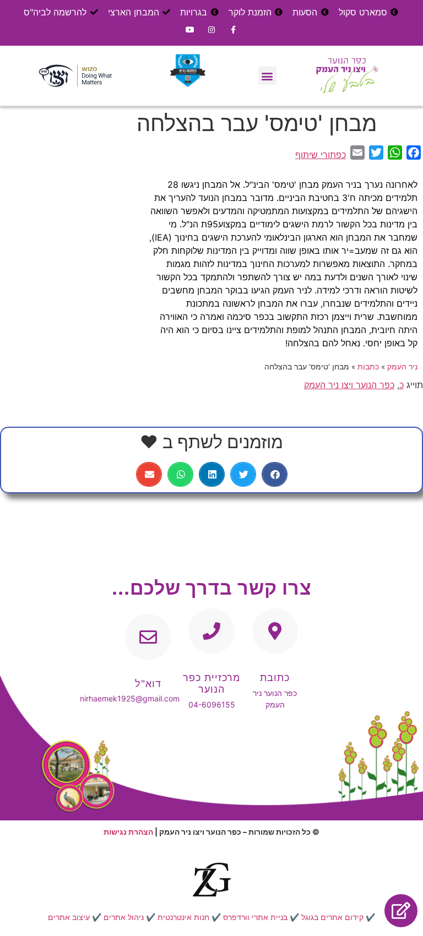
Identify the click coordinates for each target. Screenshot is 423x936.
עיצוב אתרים (69, 917)
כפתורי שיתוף (320, 154)
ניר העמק (402, 366)
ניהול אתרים (124, 917)
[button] (267, 76)
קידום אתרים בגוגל (332, 917)
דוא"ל (148, 683)
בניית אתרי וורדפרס (255, 917)
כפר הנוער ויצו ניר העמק (349, 384)
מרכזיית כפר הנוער (211, 683)
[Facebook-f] (233, 29)
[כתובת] (275, 631)
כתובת (275, 677)
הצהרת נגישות (128, 831)
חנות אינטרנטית (183, 917)
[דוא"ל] (148, 637)
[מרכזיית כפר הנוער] (211, 631)
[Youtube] (189, 29)
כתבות (368, 366)
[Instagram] (211, 29)
